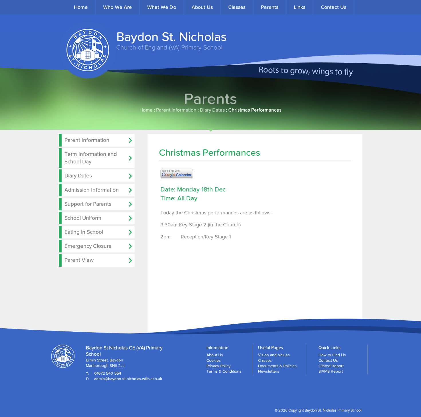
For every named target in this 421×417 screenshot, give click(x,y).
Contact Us (333, 7)
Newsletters (268, 371)
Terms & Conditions (223, 371)
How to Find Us (332, 355)
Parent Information (176, 110)
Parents (269, 7)
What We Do (161, 7)
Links (299, 7)
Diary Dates (212, 110)
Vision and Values (274, 355)
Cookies (213, 360)
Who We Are (117, 7)
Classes (236, 7)
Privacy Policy (218, 365)
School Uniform (82, 217)
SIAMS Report (330, 371)
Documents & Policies (277, 365)
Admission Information (91, 189)
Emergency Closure (88, 245)
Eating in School (83, 231)
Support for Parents (87, 203)
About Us (202, 7)
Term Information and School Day (90, 158)
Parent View (79, 259)
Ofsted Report (331, 365)
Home (81, 7)
